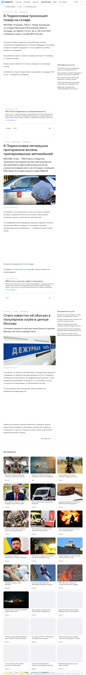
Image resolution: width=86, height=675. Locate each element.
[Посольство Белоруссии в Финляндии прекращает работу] (43, 577)
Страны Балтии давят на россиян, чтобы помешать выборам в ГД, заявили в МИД (68, 83)
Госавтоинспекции (20, 269)
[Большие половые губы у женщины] (16, 577)
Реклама (14, 673)
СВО (20, 6)
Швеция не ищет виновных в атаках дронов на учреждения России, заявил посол (69, 315)
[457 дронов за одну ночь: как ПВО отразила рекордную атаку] (43, 550)
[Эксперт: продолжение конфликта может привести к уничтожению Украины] (16, 631)
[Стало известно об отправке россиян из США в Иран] (16, 658)
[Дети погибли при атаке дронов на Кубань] (43, 496)
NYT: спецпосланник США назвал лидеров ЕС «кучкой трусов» (68, 78)
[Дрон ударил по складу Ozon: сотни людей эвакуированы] (43, 604)
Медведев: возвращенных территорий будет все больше (67, 88)
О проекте (29, 673)
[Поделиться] (49, 128)
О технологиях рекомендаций (40, 673)
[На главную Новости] (8, 2)
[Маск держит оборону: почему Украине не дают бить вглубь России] (16, 496)
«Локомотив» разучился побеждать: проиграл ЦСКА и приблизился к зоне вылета (69, 329)
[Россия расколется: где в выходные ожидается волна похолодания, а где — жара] (69, 469)
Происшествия (23, 12)
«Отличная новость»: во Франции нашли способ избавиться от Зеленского (68, 69)
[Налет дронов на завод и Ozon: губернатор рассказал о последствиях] (43, 523)
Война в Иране (10, 6)
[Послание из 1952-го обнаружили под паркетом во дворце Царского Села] (43, 631)
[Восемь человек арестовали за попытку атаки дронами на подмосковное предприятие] (16, 523)
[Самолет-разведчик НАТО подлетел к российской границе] (43, 658)
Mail (3, 673)
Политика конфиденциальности (56, 673)
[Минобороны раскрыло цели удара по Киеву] (69, 658)
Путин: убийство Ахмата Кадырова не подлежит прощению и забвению (69, 73)
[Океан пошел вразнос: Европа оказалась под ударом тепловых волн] (69, 631)
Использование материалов (73, 673)
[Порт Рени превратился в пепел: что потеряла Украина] (69, 523)
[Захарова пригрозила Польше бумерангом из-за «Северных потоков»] (69, 604)
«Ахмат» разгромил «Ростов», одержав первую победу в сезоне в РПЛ (69, 325)
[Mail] (2, 2)
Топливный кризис (31, 6)
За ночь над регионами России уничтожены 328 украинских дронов (69, 334)
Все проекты (21, 673)
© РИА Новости (16, 141)
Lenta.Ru (15, 311)
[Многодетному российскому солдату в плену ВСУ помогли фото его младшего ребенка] (16, 469)
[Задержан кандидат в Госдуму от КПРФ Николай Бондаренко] (69, 496)
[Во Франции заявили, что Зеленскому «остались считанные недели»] (16, 550)
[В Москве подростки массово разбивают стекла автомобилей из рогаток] (43, 469)
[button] (30, 190)
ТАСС (15, 12)
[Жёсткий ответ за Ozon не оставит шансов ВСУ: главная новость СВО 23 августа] (69, 577)
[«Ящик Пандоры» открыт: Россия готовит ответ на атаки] (69, 550)
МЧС (28, 45)
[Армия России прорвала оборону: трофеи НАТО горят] (16, 604)
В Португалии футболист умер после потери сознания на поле (69, 320)
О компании (8, 673)
